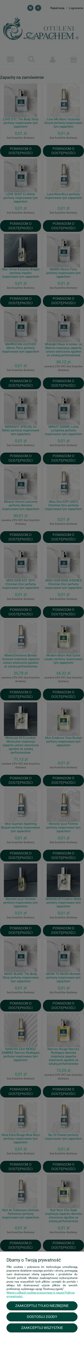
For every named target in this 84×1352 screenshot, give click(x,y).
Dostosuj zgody (42, 1317)
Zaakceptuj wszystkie (42, 1328)
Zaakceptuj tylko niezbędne (42, 1305)
